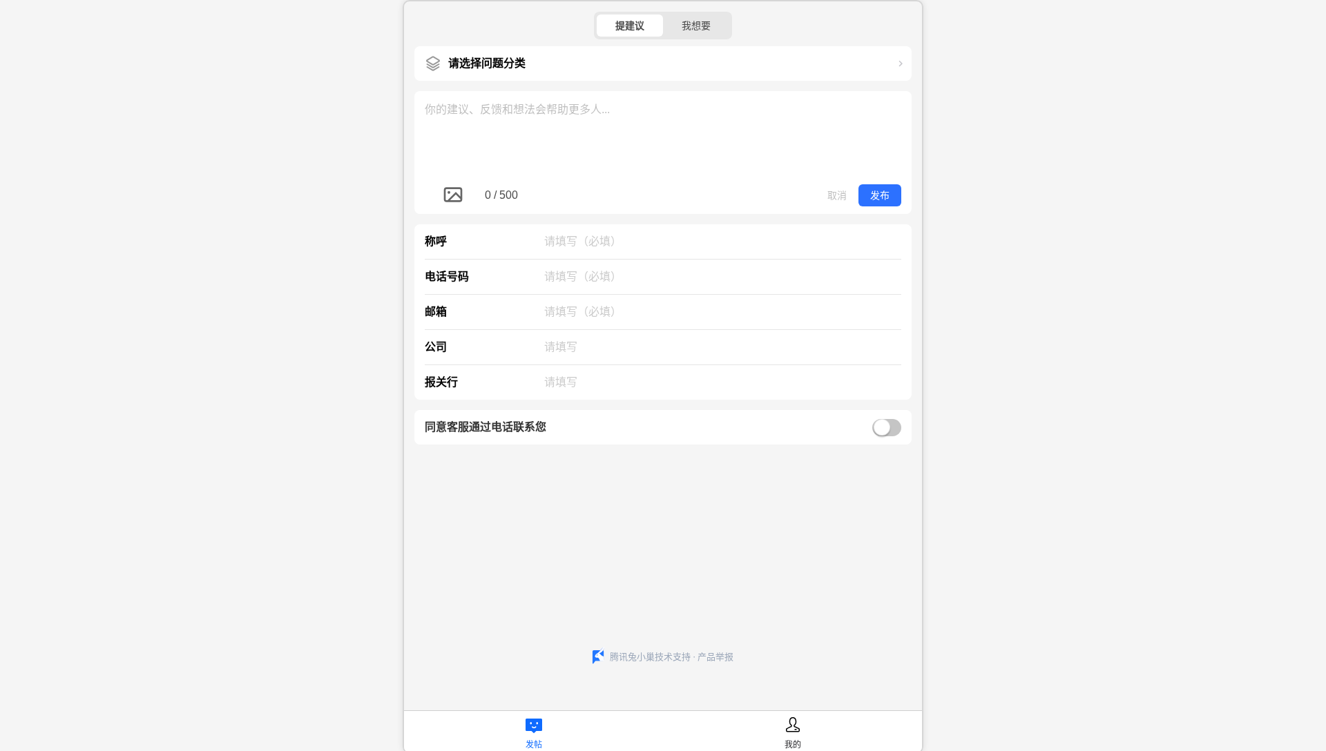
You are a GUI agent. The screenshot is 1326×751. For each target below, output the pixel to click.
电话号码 (447, 276)
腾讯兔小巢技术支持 (650, 657)
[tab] (534, 730)
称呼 (436, 241)
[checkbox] (663, 427)
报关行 (441, 382)
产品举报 (715, 657)
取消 (837, 195)
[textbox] (663, 133)
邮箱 (436, 312)
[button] (663, 63)
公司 (436, 347)
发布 (880, 195)
